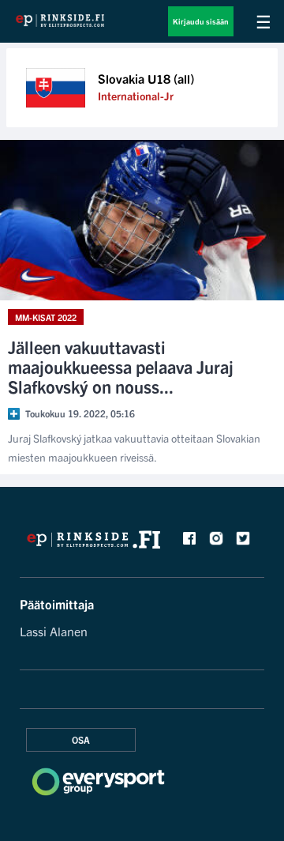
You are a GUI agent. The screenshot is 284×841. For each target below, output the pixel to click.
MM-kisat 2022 (46, 316)
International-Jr (136, 95)
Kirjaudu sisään (201, 21)
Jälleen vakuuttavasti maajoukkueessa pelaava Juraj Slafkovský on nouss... (121, 367)
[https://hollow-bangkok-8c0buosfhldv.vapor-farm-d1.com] (94, 544)
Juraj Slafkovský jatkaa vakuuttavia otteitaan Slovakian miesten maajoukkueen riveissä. (134, 447)
